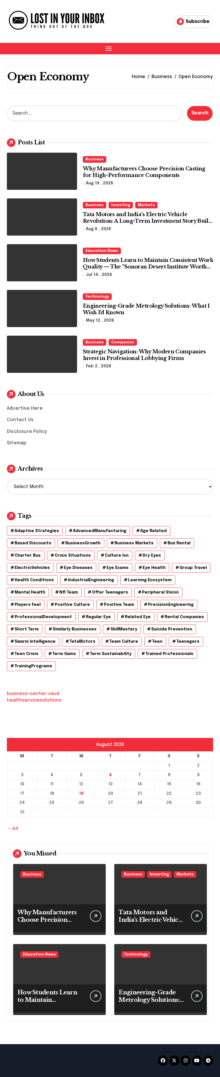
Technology (97, 296)
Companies (122, 342)
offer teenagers (110, 592)
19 (81, 793)
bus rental (179, 543)
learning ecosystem (150, 580)
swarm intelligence (35, 642)
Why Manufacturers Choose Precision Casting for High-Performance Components (144, 172)
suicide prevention (171, 629)
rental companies (184, 617)
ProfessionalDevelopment (43, 617)
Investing (120, 205)
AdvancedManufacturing (99, 531)
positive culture (72, 605)
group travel (193, 568)
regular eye (98, 617)
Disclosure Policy (27, 431)
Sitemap (16, 443)
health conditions (34, 580)
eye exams (118, 568)
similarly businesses (75, 629)
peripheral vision (160, 592)
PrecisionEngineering (171, 605)
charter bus (28, 556)
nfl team (68, 592)
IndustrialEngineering (91, 580)
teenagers (187, 642)
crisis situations (73, 556)
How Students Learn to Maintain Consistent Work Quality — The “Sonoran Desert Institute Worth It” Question (148, 267)
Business (94, 159)
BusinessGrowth (83, 543)
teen (157, 642)
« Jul (13, 828)
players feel (28, 605)
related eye (138, 617)
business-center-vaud (33, 693)
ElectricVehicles (32, 568)
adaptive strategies (37, 531)
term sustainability (110, 654)
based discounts (33, 543)
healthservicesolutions (34, 700)
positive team (119, 605)
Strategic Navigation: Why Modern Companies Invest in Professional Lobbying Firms (144, 355)
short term (27, 629)
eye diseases (78, 568)
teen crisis (26, 654)
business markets (134, 543)
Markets (146, 205)
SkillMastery (124, 629)
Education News (101, 251)
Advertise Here (25, 408)
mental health (30, 592)
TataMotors (82, 642)
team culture (123, 642)
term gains (64, 654)
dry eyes (152, 556)
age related (153, 531)
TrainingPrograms (33, 666)
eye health (154, 568)
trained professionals (169, 654)
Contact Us (20, 419)
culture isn (117, 556)
